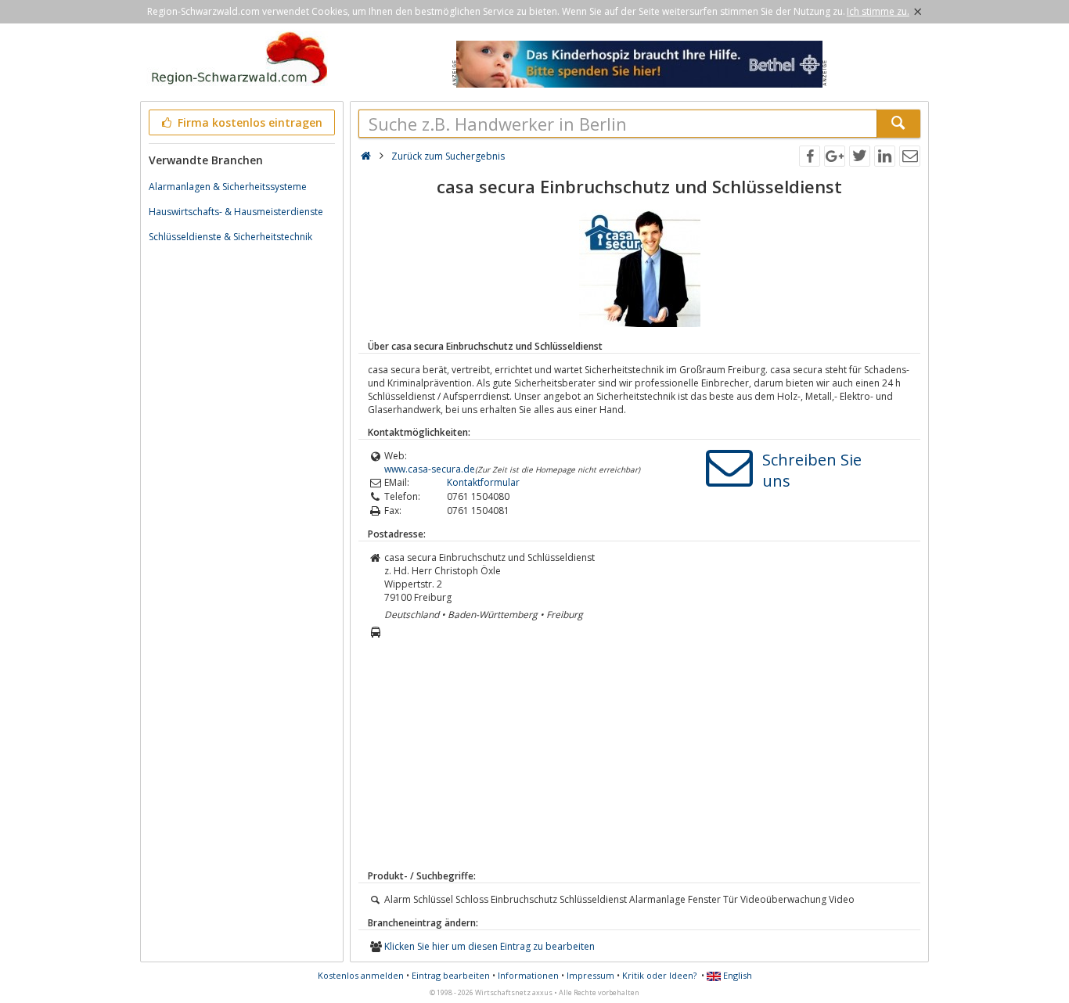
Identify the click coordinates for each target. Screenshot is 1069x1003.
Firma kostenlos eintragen (248, 122)
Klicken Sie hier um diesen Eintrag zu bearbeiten (489, 946)
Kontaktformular (483, 482)
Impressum (590, 975)
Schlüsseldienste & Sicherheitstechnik (230, 236)
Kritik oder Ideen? (659, 975)
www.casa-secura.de (429, 469)
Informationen (528, 975)
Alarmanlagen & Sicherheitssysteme (228, 186)
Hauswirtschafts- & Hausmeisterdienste (236, 211)
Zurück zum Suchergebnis (448, 156)
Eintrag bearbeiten (451, 975)
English (736, 975)
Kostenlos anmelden (361, 975)
